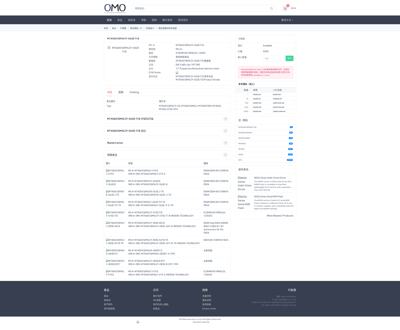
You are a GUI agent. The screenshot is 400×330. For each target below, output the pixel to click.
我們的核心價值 (160, 304)
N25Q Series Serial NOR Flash (268, 196)
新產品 (156, 308)
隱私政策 (206, 300)
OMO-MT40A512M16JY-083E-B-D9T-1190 (157, 264)
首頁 (109, 20)
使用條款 (206, 304)
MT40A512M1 (244, 138)
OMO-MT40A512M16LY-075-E (150, 174)
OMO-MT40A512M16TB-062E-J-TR (153, 195)
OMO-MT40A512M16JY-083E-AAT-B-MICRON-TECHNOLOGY (166, 226)
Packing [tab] (134, 92)
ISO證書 (157, 300)
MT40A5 (242, 143)
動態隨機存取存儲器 (167, 28)
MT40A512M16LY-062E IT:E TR (150, 202)
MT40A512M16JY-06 (247, 127)
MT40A (241, 149)
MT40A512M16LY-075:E (146, 170)
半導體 (123, 28)
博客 (143, 20)
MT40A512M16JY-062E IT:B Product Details (198, 79)
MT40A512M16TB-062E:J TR (149, 191)
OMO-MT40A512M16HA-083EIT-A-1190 (155, 253)
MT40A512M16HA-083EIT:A (148, 250)
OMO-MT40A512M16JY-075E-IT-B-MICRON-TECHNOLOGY (165, 216)
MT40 (240, 154)
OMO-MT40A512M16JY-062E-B (152, 184)
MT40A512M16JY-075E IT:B (148, 212)
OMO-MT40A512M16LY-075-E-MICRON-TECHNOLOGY (162, 274)
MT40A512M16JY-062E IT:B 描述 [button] (126, 130)
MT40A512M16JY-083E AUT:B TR (151, 240)
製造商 (131, 20)
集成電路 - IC (136, 28)
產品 (119, 20)
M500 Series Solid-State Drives (270, 178)
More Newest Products (280, 215)
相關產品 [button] (112, 154)
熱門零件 (108, 304)
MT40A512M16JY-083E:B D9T (150, 261)
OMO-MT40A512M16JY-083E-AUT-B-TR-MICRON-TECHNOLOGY (168, 243)
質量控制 (206, 296)
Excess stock (209, 308)
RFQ (289, 58)
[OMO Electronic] (115, 8)
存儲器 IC (150, 28)
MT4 (240, 160)
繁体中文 (286, 20)
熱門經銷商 (109, 308)
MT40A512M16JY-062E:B (147, 181)
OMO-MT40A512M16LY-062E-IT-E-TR (154, 205)
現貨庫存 (183, 20)
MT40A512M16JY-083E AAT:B (150, 223)
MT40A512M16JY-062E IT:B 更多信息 (194, 76)
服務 (154, 20)
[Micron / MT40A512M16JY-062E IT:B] (124, 49)
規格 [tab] (109, 92)
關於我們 (157, 296)
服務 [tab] (120, 92)
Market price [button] (115, 142)
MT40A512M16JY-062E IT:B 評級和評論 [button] (130, 118)
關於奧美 (167, 20)
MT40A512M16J (245, 133)
